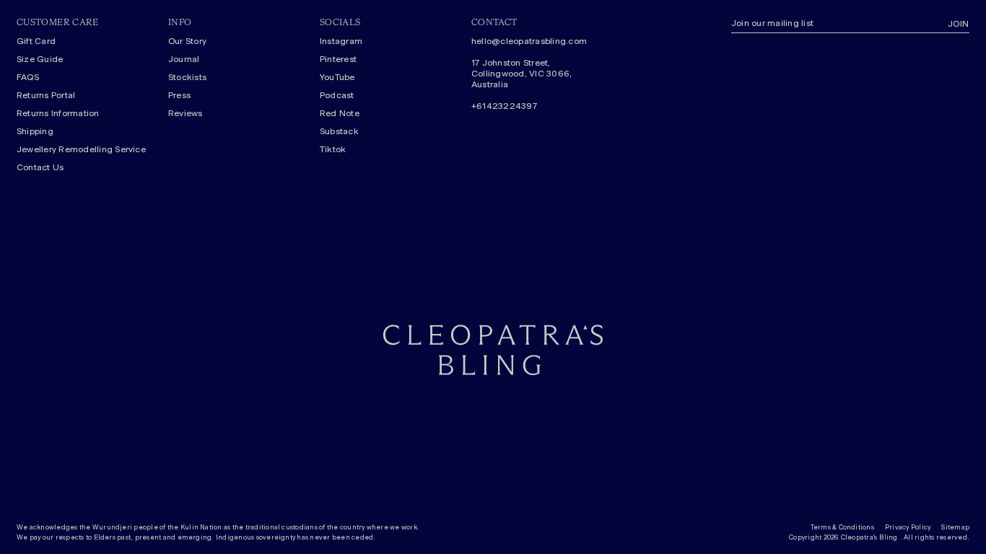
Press (179, 95)
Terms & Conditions (842, 527)
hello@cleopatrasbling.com (529, 41)
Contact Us (40, 167)
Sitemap (955, 527)
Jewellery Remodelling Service (81, 149)
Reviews (185, 113)
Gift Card (36, 41)
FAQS (28, 77)
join (958, 23)
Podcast (337, 95)
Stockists (187, 77)
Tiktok (333, 149)
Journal (184, 59)
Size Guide (40, 59)
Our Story (187, 41)
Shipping (35, 131)
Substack (339, 131)
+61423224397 (504, 106)
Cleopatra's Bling (869, 538)
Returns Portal (46, 95)
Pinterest (338, 59)
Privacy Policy (907, 527)
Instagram (341, 41)
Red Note (339, 113)
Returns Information (58, 113)
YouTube (337, 77)
